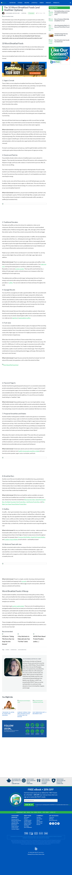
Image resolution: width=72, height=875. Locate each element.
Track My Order (14, 822)
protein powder (19, 269)
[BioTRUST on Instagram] (53, 824)
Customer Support (15, 829)
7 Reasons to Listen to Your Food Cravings (8, 714)
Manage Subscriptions (16, 820)
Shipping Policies (15, 823)
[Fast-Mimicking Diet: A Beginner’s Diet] (40, 705)
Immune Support (27, 821)
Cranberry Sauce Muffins (11, 539)
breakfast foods (14, 649)
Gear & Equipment (28, 827)
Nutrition (13, 2)
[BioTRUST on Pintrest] (58, 824)
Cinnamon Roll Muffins (24, 537)
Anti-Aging (26, 825)
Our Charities (40, 821)
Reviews (38, 824)
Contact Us (51, 817)
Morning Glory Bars (29, 499)
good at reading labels (18, 606)
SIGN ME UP (29, 804)
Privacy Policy (35, 854)
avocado (24, 581)
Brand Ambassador (53, 820)
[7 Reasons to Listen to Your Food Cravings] (9, 705)
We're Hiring (39, 823)
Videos (42, 2)
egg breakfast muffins (25, 318)
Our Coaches (39, 818)
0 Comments (31, 13)
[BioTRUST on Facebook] (50, 824)
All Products (26, 817)
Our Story (39, 817)
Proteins (26, 818)
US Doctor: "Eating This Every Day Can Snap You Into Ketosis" (8, 640)
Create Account (14, 827)
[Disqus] (24, 756)
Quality (38, 820)
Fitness (20, 2)
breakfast (7, 649)
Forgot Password (15, 826)
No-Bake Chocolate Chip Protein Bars (15, 502)
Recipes (27, 2)
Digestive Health (28, 823)
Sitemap (29, 854)
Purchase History (15, 819)
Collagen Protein (27, 820)
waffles (11, 282)
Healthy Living (27, 824)
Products (56, 2)
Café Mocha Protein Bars (33, 502)
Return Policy (14, 824)
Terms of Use (41, 854)
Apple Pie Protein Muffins (38, 537)
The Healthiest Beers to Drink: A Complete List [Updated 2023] (62, 12)
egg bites (14, 318)
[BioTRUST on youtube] (56, 824)
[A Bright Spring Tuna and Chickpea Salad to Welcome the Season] (24, 705)
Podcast (48, 2)
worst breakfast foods (22, 649)
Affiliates (51, 818)
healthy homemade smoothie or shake (28, 451)
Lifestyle (34, 2)
